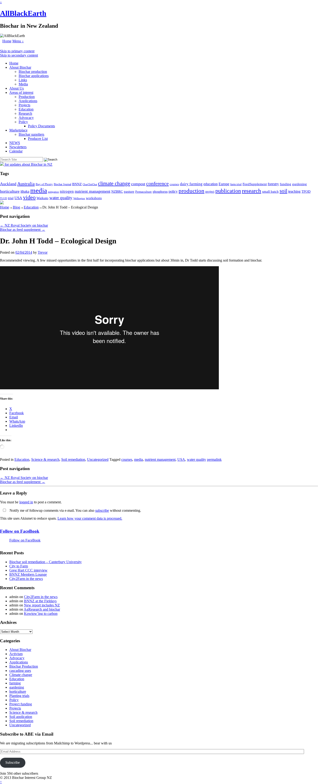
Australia (26, 183)
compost (138, 184)
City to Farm (18, 566)
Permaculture (143, 191)
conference (157, 183)
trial (11, 198)
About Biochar (20, 67)
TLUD (3, 198)
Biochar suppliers (31, 134)
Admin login (62, 778)
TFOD (306, 191)
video (29, 197)
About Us (16, 88)
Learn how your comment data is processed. (90, 518)
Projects (24, 105)
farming (15, 683)
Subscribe (12, 762)
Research (25, 113)
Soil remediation (73, 459)
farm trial (236, 184)
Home (6, 41)
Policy (23, 122)
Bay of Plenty (44, 184)
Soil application (20, 717)
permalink (214, 459)
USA (18, 198)
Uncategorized (97, 459)
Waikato (42, 198)
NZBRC (117, 191)
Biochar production (33, 72)
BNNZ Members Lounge (28, 574)
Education (26, 109)
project (209, 191)
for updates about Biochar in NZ (28, 164)
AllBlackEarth (23, 13)
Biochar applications (34, 76)
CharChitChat (90, 184)
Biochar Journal (62, 184)
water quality (60, 197)
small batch (270, 191)
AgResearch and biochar (42, 609)
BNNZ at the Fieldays (40, 601)
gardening (299, 184)
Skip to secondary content (19, 55)
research (251, 190)
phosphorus (160, 191)
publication (228, 191)
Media (23, 84)
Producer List (38, 139)
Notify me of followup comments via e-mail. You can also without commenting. (75, 510)
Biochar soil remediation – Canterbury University (45, 562)
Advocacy (26, 118)
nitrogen (67, 191)
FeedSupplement (255, 184)
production (191, 191)
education (210, 184)
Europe (224, 184)
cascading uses (20, 671)
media (38, 190)
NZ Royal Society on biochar (24, 225)
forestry (273, 184)
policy (173, 191)
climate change (114, 183)
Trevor (42, 252)
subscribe (102, 510)
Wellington (79, 198)
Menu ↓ (18, 41)
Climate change (20, 675)
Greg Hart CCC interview (28, 570)
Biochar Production (23, 666)
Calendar (16, 151)
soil (283, 191)
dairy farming (191, 184)
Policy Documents (41, 126)
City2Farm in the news (26, 579)
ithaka (24, 191)
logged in (26, 502)
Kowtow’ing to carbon (41, 614)
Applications (28, 101)
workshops (94, 198)
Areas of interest (21, 92)
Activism (16, 654)
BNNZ (77, 184)
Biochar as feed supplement (22, 230)
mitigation (53, 191)
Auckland (8, 184)
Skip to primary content (17, 51)
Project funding (20, 704)
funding (285, 184)
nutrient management (92, 191)
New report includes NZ (42, 605)
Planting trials (19, 696)
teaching (294, 191)
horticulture (10, 191)
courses (174, 184)
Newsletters (18, 147)
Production (27, 97)
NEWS (14, 143)
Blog (16, 207)
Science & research (45, 459)
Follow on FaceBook (19, 531)
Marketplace (18, 130)
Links (23, 80)
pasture (129, 191)
